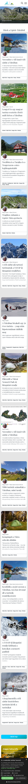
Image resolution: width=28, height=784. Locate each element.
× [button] (26, 759)
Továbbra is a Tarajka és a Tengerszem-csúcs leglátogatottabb (13, 165)
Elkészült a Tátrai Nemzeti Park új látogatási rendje (10, 382)
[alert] (14, 771)
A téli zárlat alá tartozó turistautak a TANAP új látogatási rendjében (12, 267)
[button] (14, 781)
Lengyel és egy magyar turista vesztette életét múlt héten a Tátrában (12, 112)
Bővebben (17, 767)
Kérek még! (14, 737)
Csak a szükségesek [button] (21, 778)
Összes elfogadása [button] (7, 778)
